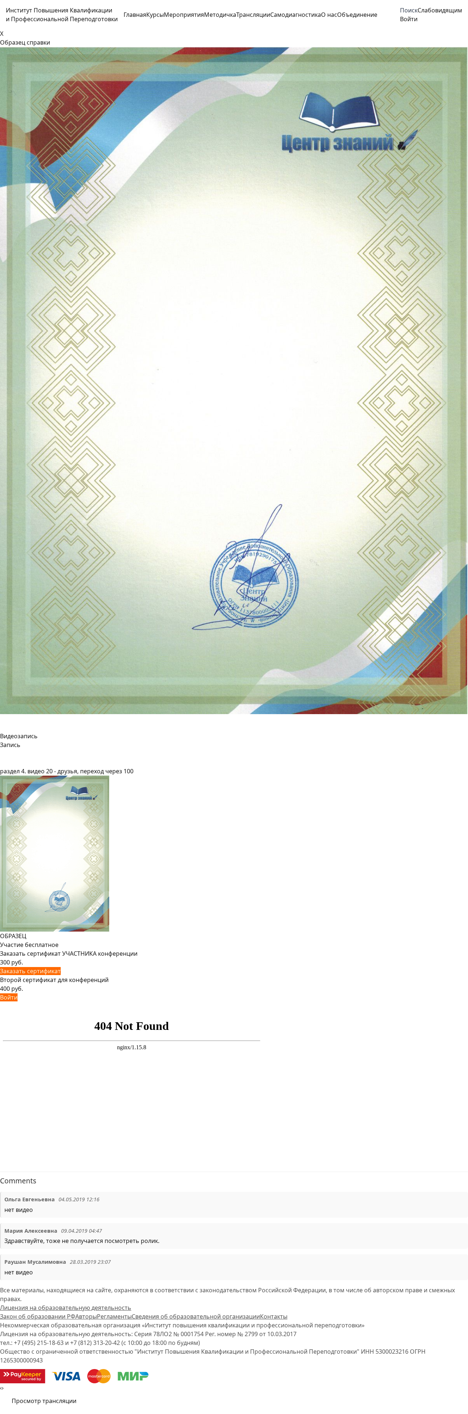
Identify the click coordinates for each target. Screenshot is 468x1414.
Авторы (86, 1316)
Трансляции (253, 15)
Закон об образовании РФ (37, 1316)
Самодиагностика (295, 15)
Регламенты (114, 1316)
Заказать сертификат (30, 971)
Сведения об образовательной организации (196, 1316)
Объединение (357, 15)
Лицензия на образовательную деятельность (65, 1308)
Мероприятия (184, 15)
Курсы (155, 15)
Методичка (220, 15)
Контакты (273, 1316)
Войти (9, 997)
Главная (135, 15)
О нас (329, 15)
